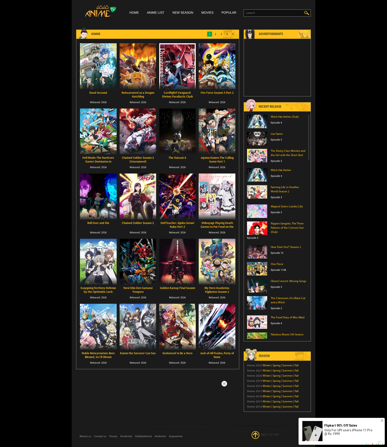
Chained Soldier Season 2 (138, 223)
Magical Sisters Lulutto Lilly (287, 206)
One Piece (277, 264)
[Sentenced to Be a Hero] (177, 327)
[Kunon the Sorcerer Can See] (138, 327)
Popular (228, 12)
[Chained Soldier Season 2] (138, 196)
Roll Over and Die (98, 223)
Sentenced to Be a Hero (177, 353)
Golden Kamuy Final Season (177, 288)
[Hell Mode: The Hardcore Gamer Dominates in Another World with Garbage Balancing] (98, 131)
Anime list (155, 12)
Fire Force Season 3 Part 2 (217, 92)
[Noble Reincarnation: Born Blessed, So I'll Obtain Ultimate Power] (98, 327)
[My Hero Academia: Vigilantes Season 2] (217, 262)
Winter (267, 365)
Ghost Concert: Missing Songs (288, 281)
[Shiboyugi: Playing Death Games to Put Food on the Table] (217, 196)
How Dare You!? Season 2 (286, 247)
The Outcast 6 (177, 157)
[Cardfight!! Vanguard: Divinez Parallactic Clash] (177, 66)
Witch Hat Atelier (281, 170)
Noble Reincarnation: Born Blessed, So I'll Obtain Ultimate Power (98, 357)
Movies (207, 12)
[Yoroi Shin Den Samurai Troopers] (138, 262)
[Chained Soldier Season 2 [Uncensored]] (138, 131)
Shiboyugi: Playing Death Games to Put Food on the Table (217, 227)
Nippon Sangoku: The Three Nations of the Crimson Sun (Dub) (287, 228)
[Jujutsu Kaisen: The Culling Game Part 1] (217, 131)
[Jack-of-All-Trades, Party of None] (217, 327)
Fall (297, 365)
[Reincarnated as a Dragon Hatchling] (138, 66)
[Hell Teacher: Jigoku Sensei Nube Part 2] (177, 196)
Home (134, 12)
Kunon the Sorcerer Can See (138, 353)
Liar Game (277, 134)
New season (182, 12)
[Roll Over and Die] (98, 196)
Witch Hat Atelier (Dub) (285, 117)
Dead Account (98, 92)
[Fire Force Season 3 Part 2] (217, 66)
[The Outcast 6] (177, 131)
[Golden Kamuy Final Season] (177, 262)
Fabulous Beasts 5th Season (287, 334)
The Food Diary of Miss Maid (287, 317)
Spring (276, 365)
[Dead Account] (98, 66)
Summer (287, 365)
